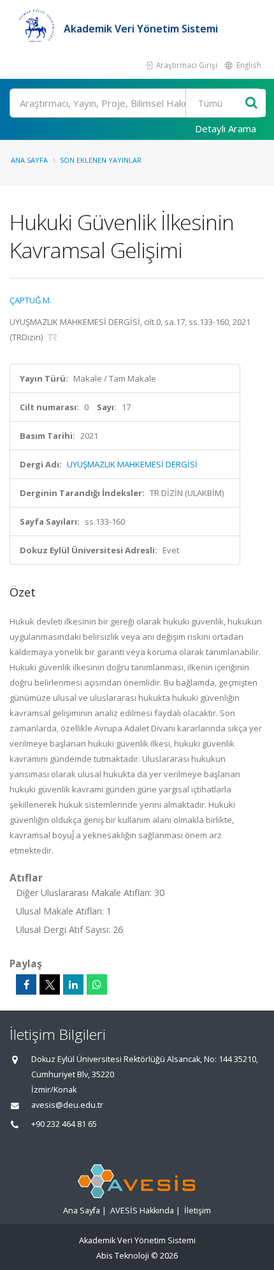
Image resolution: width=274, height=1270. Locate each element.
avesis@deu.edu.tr (67, 1105)
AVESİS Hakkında (142, 1210)
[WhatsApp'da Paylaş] (97, 984)
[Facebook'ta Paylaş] (26, 984)
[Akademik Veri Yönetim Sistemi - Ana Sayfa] (37, 28)
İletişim (197, 1210)
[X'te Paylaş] (50, 984)
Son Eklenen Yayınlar (100, 160)
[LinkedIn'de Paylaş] (73, 984)
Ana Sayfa (29, 160)
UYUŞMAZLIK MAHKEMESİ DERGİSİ (132, 464)
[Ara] (251, 103)
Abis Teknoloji (122, 1255)
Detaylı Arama (225, 128)
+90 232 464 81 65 (64, 1124)
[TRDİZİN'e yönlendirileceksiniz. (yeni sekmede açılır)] (52, 337)
